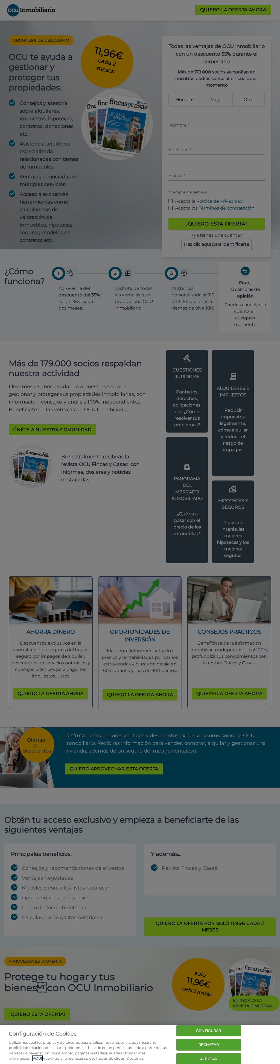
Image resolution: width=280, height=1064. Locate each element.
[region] (140, 1044)
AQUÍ (37, 1058)
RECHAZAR (209, 1044)
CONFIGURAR (208, 1031)
